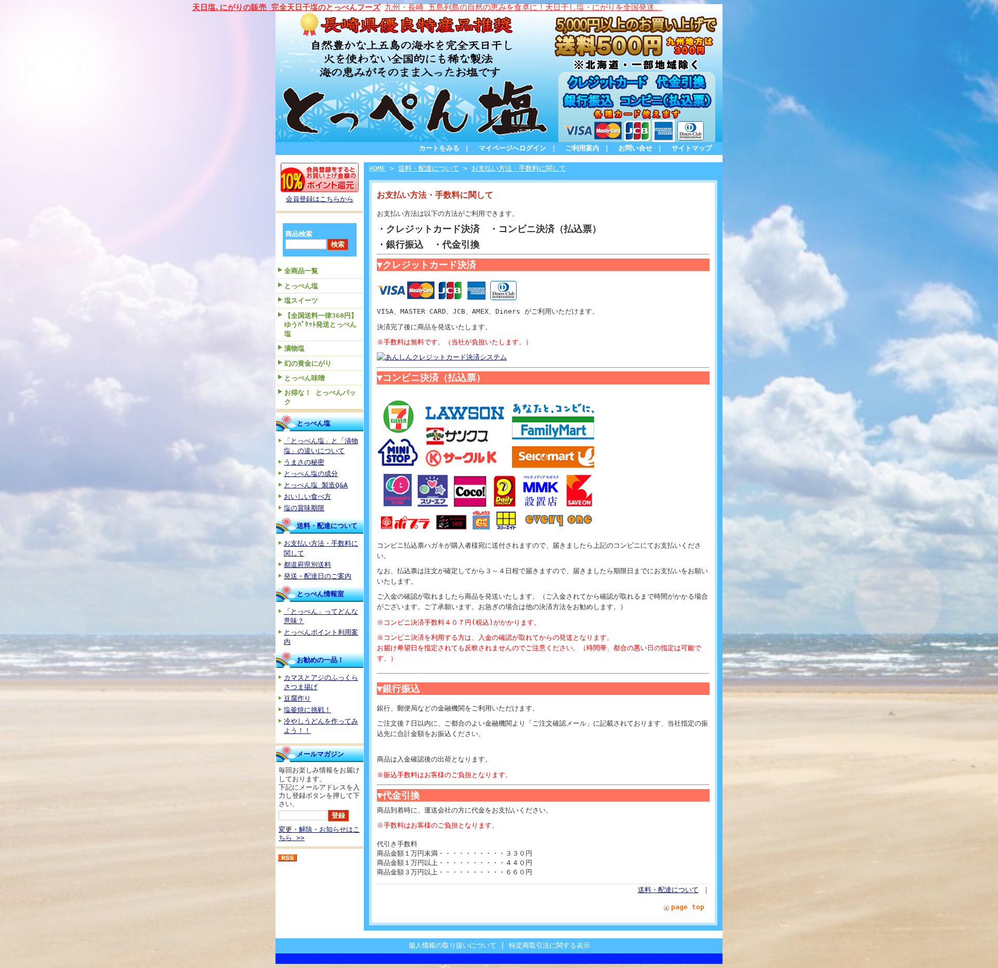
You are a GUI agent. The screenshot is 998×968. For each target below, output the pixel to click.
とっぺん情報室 (320, 594)
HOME (377, 168)
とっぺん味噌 (304, 378)
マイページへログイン (512, 148)
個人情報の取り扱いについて (452, 945)
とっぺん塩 (301, 286)
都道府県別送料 (307, 565)
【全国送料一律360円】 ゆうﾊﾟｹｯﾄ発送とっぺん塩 (323, 325)
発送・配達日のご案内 (317, 576)
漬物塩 (294, 348)
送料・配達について (327, 526)
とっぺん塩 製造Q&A (316, 485)
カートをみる (439, 148)
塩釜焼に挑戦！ (307, 710)
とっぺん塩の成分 (311, 473)
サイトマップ (692, 148)
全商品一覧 (301, 271)
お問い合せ (635, 148)
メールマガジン (320, 754)
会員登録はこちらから (319, 199)
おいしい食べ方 (307, 496)
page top (687, 907)
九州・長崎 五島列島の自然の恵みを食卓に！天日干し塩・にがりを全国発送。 (523, 7)
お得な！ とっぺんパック (320, 397)
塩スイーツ (301, 300)
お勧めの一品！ (320, 660)
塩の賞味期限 (304, 508)
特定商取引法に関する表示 (549, 945)
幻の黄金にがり (308, 363)
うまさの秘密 (304, 462)
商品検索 (298, 234)
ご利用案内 (582, 148)
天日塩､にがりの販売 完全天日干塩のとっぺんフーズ (286, 7)
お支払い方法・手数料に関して (518, 168)
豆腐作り (297, 698)
